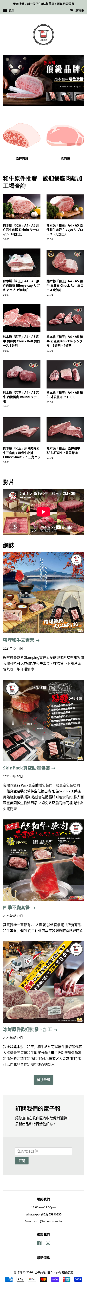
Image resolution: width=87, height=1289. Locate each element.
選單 (11, 10)
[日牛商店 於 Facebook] (39, 1244)
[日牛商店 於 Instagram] (48, 1244)
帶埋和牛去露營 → (21, 640)
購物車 (79, 10)
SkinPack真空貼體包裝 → (29, 768)
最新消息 (43, 1257)
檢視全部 (43, 1079)
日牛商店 (40, 1272)
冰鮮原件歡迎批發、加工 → (30, 1029)
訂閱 (22, 1161)
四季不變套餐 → (19, 907)
